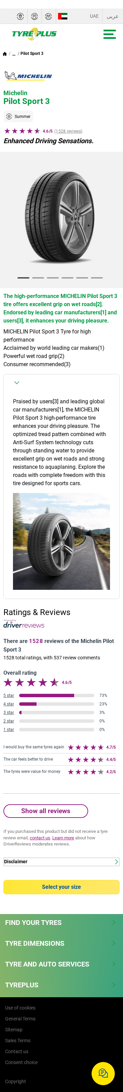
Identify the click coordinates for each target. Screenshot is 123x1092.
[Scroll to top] (105, 1051)
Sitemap (14, 1029)
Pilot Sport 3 (31, 53)
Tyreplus (21, 985)
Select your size (61, 887)
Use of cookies (20, 1008)
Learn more (63, 837)
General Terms (20, 1018)
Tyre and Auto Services (47, 964)
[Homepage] (5, 53)
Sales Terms (17, 1040)
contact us (40, 837)
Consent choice (21, 1062)
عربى (113, 16)
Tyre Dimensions (34, 943)
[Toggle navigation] (109, 34)
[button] (13, 53)
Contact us (16, 1051)
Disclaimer (15, 862)
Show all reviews (45, 811)
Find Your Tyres (33, 922)
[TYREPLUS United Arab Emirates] (46, 34)
